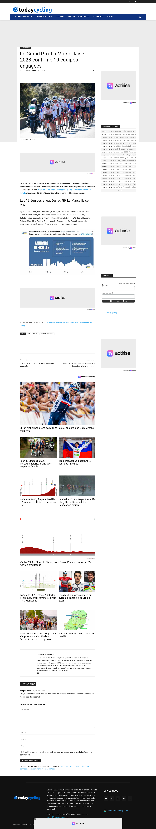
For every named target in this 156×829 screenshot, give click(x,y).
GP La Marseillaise (47, 334)
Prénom (104, 285)
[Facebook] (129, 1)
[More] (50, 76)
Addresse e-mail (108, 293)
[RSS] (135, 1)
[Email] (44, 76)
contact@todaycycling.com (57, 817)
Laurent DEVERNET (29, 71)
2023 (28, 334)
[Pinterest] (33, 76)
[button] (140, 17)
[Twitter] (139, 1)
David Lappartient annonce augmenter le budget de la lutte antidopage (79, 364)
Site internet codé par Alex (117, 810)
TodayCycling (111, 312)
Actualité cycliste (25, 48)
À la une (35, 334)
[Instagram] (132, 1)
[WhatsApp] (39, 76)
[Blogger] (106, 798)
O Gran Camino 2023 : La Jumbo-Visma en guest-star (37, 364)
